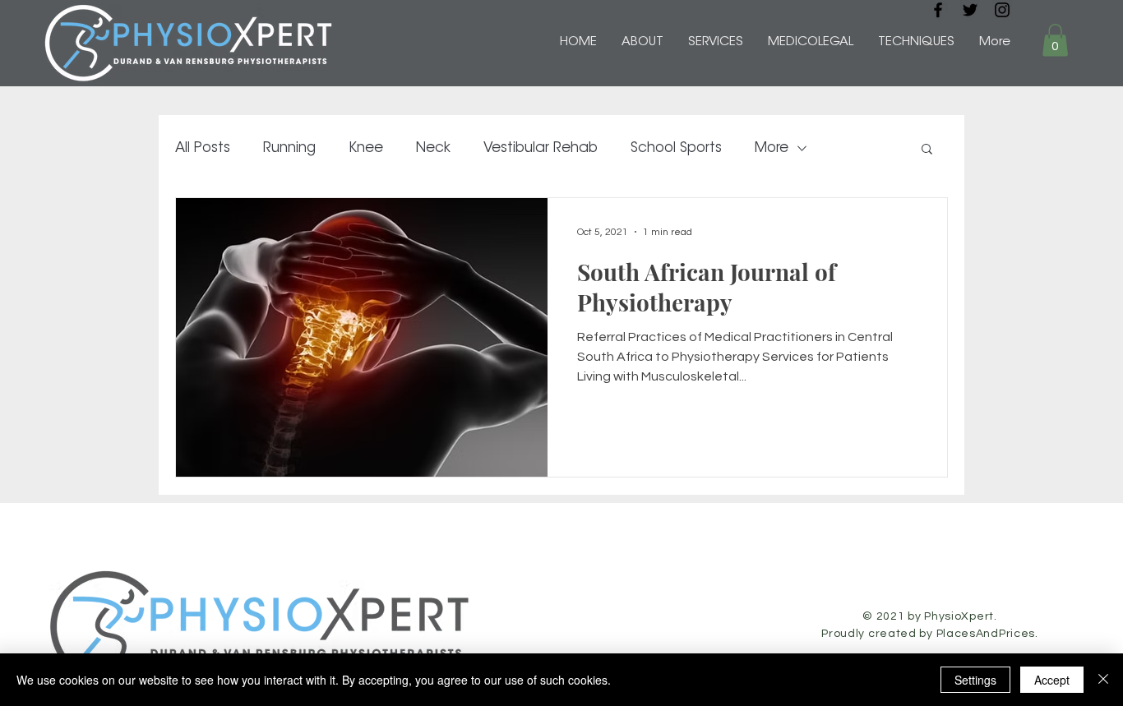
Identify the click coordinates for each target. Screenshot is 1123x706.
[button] (1055, 40)
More (771, 148)
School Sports (676, 148)
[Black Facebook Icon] (938, 10)
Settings (975, 679)
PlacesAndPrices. (987, 633)
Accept (1052, 679)
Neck (433, 148)
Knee (366, 148)
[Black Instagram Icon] (1002, 10)
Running (289, 148)
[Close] (1103, 680)
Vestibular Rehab (540, 148)
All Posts (202, 148)
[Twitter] (970, 10)
